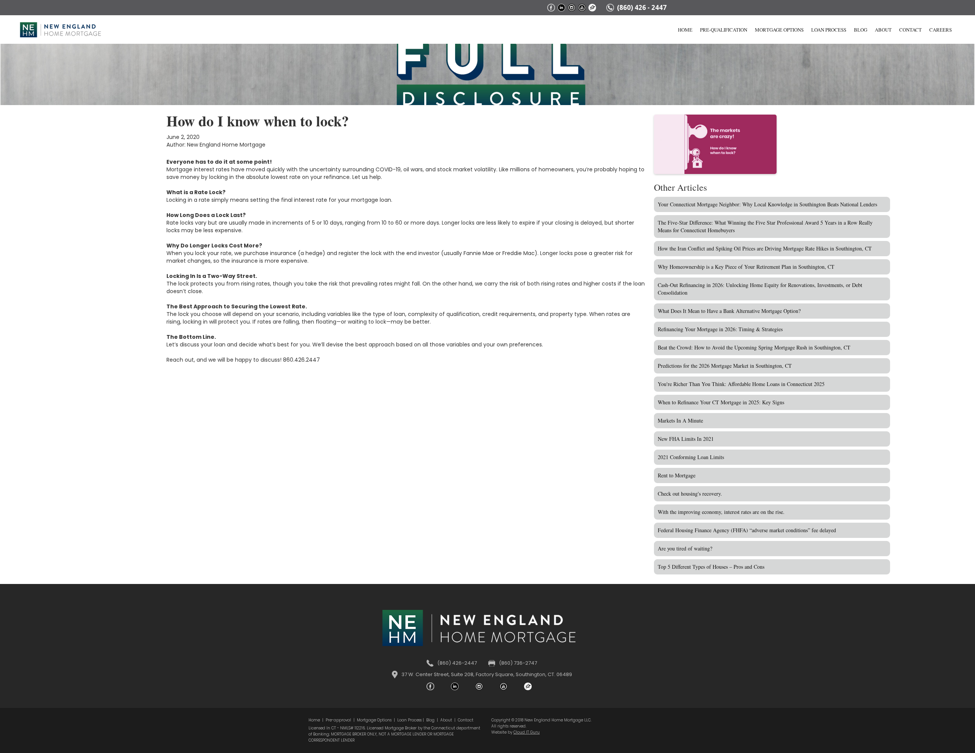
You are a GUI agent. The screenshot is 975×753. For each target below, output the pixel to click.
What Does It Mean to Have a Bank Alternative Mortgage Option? (729, 310)
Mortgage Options (779, 29)
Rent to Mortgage (676, 475)
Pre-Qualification (723, 29)
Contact (910, 29)
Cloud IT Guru (526, 732)
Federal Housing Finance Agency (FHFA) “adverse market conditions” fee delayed (747, 530)
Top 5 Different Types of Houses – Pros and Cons (711, 566)
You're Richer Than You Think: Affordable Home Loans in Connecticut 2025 (741, 384)
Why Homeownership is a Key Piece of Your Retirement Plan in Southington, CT (746, 266)
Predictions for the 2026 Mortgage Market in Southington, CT (725, 365)
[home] (60, 19)
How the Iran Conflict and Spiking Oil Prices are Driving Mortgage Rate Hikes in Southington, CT (765, 248)
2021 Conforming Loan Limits (691, 457)
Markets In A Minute (680, 420)
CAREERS (940, 29)
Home (685, 29)
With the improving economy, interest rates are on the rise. (721, 511)
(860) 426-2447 (457, 663)
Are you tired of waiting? (685, 548)
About (883, 29)
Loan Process (828, 29)
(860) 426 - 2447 (642, 7)
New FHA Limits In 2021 (686, 438)
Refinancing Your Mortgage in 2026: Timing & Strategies (720, 329)
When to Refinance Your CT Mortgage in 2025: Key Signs (721, 402)
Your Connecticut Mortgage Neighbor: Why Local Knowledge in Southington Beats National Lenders (767, 204)
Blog (860, 29)
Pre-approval (338, 720)
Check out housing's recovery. (690, 493)
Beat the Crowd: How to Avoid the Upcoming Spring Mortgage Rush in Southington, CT (754, 347)
